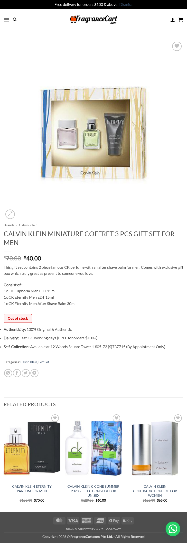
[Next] (183, 462)
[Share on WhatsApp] (8, 373)
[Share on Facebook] (17, 373)
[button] (6, 20)
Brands (9, 225)
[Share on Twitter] (26, 373)
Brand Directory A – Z (84, 529)
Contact (113, 529)
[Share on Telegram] (34, 373)
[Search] (15, 19)
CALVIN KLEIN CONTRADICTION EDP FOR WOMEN (155, 490)
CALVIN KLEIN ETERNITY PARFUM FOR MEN (32, 488)
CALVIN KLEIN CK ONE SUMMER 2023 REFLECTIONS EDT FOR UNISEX (93, 490)
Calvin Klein (28, 225)
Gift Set (43, 362)
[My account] (172, 19)
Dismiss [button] (125, 4)
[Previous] (4, 462)
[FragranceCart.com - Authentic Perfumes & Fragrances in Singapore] (93, 19)
